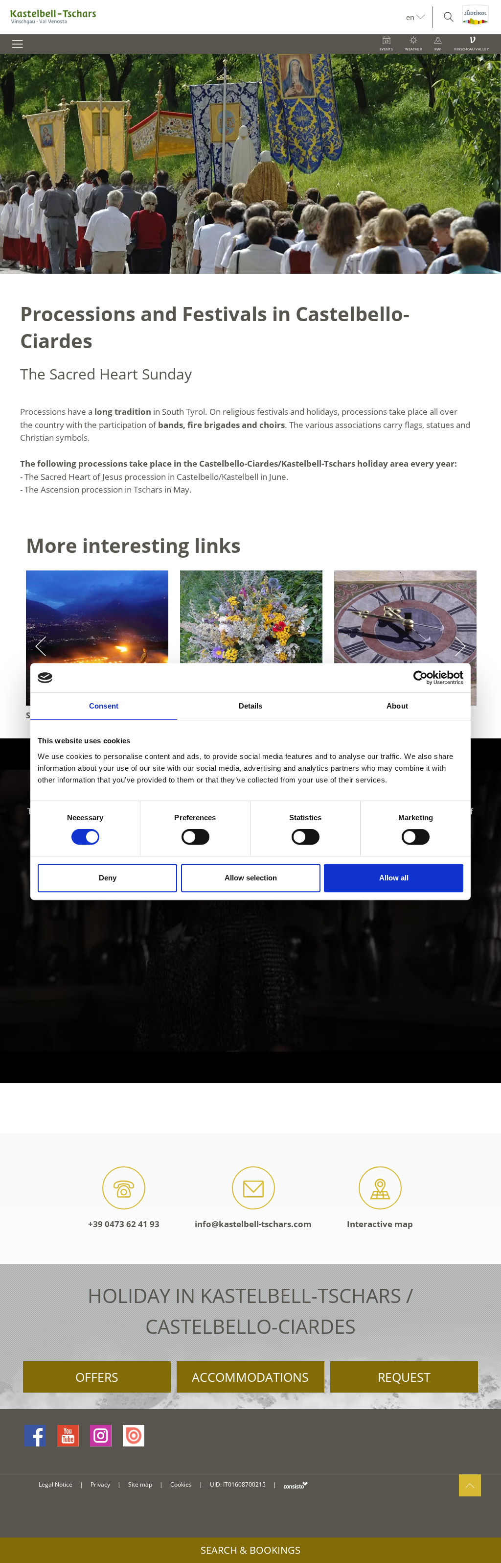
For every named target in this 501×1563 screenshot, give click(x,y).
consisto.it (296, 1485)
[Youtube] (68, 1435)
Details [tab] (251, 706)
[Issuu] (133, 1435)
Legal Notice (55, 1484)
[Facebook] (35, 1435)
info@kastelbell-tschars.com (253, 1224)
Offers (96, 1377)
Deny (107, 878)
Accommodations (250, 1377)
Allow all (394, 878)
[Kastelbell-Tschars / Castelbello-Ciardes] (203, 17)
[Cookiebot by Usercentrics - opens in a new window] (420, 677)
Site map (140, 1484)
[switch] (195, 837)
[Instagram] (101, 1435)
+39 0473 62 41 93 (123, 1224)
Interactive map (380, 1224)
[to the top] (470, 1485)
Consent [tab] (103, 706)
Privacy (100, 1484)
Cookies (181, 1484)
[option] (250, 164)
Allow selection (251, 878)
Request (404, 1377)
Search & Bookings (250, 1550)
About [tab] (397, 706)
